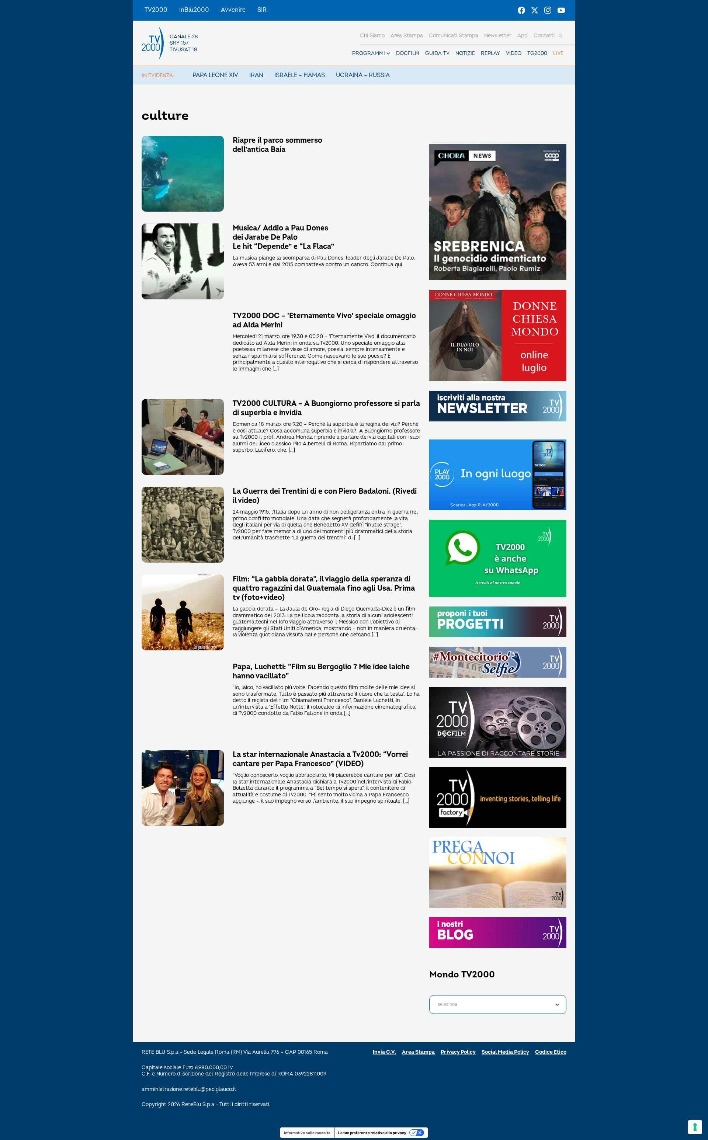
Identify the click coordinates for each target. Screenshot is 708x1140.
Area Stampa (418, 1052)
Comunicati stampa (453, 35)
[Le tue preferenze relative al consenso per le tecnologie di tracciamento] (695, 1127)
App (522, 35)
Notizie (465, 53)
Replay (490, 53)
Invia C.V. (384, 1052)
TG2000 (537, 53)
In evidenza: (158, 75)
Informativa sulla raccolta (307, 1132)
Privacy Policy (458, 1052)
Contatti (544, 35)
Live (558, 53)
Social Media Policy (505, 1052)
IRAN (256, 75)
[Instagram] (548, 10)
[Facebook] (521, 10)
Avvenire (233, 10)
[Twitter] (535, 10)
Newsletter (497, 35)
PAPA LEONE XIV (215, 75)
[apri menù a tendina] (388, 53)
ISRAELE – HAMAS (299, 75)
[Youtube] (561, 10)
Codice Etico (550, 1052)
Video (513, 53)
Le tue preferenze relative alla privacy (372, 1132)
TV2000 (156, 10)
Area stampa (407, 35)
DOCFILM (407, 53)
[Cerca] (560, 36)
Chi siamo (372, 35)
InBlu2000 (194, 10)
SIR (262, 10)
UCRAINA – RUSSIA (363, 75)
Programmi (368, 53)
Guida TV (437, 53)
